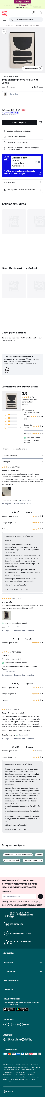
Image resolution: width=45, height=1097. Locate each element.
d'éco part (12, 115)
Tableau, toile (9, 25)
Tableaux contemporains (34, 860)
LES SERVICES (8, 962)
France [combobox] (8, 1091)
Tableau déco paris (12, 860)
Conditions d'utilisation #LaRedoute (14, 1074)
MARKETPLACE (8, 990)
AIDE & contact (9, 953)
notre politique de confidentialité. (31, 906)
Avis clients (32, 1072)
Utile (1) (16, 639)
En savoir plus (13, 1005)
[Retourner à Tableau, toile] (4, 31)
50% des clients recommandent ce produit (32, 440)
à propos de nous (9, 971)
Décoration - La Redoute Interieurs (18, 854)
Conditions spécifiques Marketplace (27, 1065)
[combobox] (22, 450)
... (2, 25)
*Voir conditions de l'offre (10, 901)
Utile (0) (15, 683)
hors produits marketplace (21, 162)
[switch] (26, 162)
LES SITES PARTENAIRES (11, 980)
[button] (40, 12)
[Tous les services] (40, 182)
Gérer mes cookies (20, 1077)
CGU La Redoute (20, 1072)
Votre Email (7, 891)
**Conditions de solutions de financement (23, 1079)
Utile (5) (15, 512)
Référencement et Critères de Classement (15, 1067)
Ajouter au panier (19, 122)
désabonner (29, 904)
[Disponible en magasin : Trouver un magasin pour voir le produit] (40, 148)
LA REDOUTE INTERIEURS (10, 77)
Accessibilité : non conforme (11, 1082)
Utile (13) (16, 747)
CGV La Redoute (8, 1065)
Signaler (29, 512)
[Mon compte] (34, 12)
